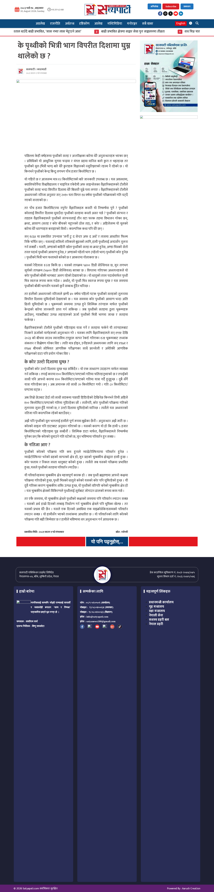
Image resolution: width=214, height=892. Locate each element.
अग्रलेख (40, 23)
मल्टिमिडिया (115, 23)
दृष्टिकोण (84, 23)
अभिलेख (154, 6)
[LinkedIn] (181, 13)
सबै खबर (147, 23)
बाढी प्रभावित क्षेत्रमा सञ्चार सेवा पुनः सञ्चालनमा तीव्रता (117, 31)
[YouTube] (176, 13)
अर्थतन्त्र (69, 23)
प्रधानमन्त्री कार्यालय (161, 602)
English (180, 23)
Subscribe (171, 6)
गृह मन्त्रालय (156, 606)
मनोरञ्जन (132, 23)
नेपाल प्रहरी (156, 624)
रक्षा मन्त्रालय (157, 611)
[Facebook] (160, 13)
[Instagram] (165, 13)
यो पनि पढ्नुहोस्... (107, 541)
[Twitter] (170, 13)
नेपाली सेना (156, 615)
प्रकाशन (187, 6)
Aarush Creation (191, 888)
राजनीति (55, 23)
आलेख (98, 23)
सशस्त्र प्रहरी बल (159, 620)
